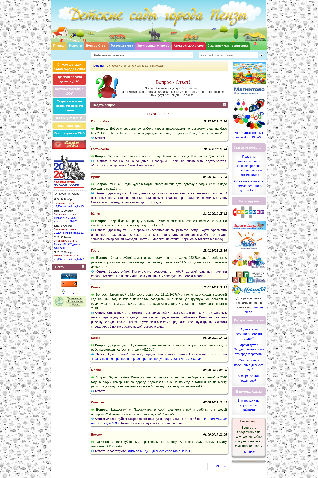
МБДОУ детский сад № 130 (69, 206)
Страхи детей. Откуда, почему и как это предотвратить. (249, 349)
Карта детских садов (188, 45)
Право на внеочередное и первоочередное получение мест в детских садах (249, 166)
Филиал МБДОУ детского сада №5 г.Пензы (159, 451)
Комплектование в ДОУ (69, 91)
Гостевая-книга (122, 45)
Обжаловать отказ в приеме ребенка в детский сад (248, 185)
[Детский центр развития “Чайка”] (249, 240)
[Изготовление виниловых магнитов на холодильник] (249, 90)
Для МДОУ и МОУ (69, 118)
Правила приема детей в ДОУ (69, 79)
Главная (59, 45)
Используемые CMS (69, 133)
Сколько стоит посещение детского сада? (248, 364)
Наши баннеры (69, 126)
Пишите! (249, 452)
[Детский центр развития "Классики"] (249, 212)
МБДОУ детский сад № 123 (69, 232)
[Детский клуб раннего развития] (249, 277)
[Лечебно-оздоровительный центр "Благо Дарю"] (249, 225)
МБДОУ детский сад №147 (69, 259)
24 (217, 466)
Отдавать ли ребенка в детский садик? (249, 333)
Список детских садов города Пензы (69, 67)
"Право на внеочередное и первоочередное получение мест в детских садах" (147, 359)
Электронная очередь (153, 45)
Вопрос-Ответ (96, 45)
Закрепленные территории (228, 45)
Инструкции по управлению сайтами (248, 405)
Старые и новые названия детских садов (69, 105)
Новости (75, 45)
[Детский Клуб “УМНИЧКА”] (249, 260)
